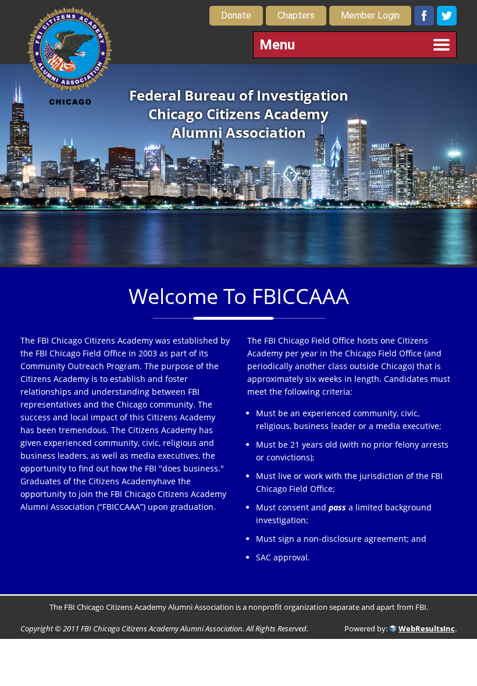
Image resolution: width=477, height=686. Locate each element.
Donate (236, 15)
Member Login (370, 15)
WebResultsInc (426, 628)
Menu (277, 45)
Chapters (296, 15)
